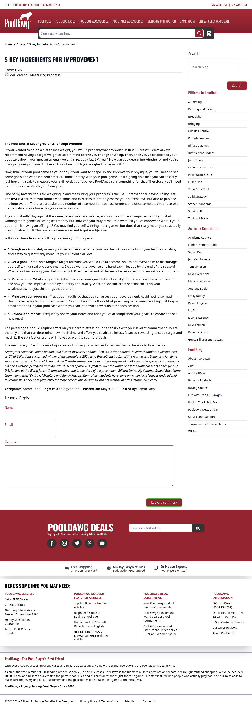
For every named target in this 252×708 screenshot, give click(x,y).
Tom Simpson (197, 266)
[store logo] (18, 20)
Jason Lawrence (198, 317)
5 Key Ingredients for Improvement (52, 44)
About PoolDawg (199, 358)
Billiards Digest (198, 332)
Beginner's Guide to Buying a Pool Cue (87, 614)
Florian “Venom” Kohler (203, 245)
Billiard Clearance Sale (214, 21)
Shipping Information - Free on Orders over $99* (21, 612)
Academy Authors (199, 237)
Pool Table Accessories (128, 21)
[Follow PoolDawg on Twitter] (77, 543)
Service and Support (201, 417)
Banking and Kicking (201, 109)
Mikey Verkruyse (199, 274)
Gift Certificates (15, 605)
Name (9, 407)
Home (8, 44)
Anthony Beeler (198, 288)
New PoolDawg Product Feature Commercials (158, 605)
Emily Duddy (196, 296)
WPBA (192, 431)
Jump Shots (195, 160)
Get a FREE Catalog (17, 599)
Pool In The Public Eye (202, 402)
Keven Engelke (198, 303)
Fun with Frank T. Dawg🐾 (205, 395)
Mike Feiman (196, 325)
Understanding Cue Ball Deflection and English (90, 624)
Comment (12, 441)
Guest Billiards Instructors (205, 339)
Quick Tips (195, 182)
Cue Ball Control (198, 131)
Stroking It (195, 211)
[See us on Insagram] (64, 543)
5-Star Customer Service (228, 622)
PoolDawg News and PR (203, 409)
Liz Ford (193, 310)
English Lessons (198, 138)
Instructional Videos (201, 153)
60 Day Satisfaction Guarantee (17, 622)
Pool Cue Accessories (94, 21)
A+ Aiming (195, 102)
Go (198, 528)
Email (9, 424)
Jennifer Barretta (199, 259)
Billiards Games (198, 145)
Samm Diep (195, 252)
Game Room (187, 21)
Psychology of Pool (66, 389)
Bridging (194, 124)
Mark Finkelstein (199, 281)
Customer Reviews (225, 627)
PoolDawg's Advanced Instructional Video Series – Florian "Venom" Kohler (160, 630)
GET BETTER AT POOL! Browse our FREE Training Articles (91, 635)
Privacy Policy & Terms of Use (99, 701)
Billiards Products (199, 380)
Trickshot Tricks (198, 218)
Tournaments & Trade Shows (207, 424)
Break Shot (195, 116)
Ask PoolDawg (197, 373)
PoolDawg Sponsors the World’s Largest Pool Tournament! (158, 616)
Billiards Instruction (161, 21)
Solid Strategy (197, 196)
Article (21, 44)
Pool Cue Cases (65, 21)
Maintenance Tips (200, 167)
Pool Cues (44, 21)
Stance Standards (199, 204)
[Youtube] (102, 543)
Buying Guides (198, 388)
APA (190, 366)
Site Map (130, 701)
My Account (219, 4)
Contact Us (150, 701)
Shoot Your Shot (198, 189)
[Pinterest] (89, 543)
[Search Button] (199, 33)
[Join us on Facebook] (52, 543)
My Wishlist (239, 4)
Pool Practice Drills (200, 175)
